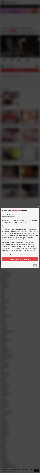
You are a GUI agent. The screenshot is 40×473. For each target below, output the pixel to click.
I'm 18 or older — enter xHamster (20, 259)
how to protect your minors (9, 265)
